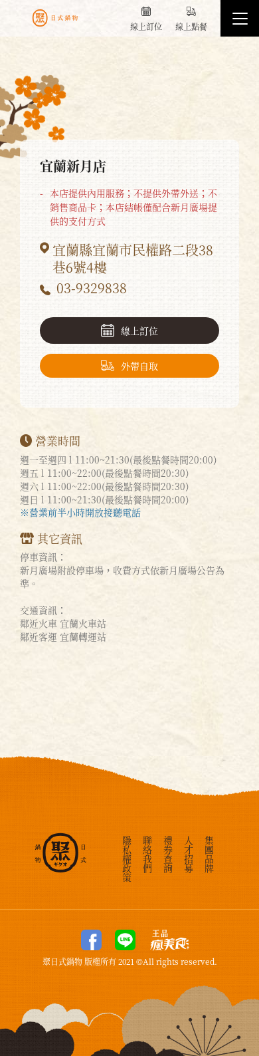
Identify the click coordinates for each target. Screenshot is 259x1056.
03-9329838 (91, 287)
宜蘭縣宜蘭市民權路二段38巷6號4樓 (132, 258)
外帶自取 (139, 365)
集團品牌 (209, 852)
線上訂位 (139, 330)
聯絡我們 (147, 852)
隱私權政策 (126, 857)
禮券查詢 (168, 852)
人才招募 (188, 852)
